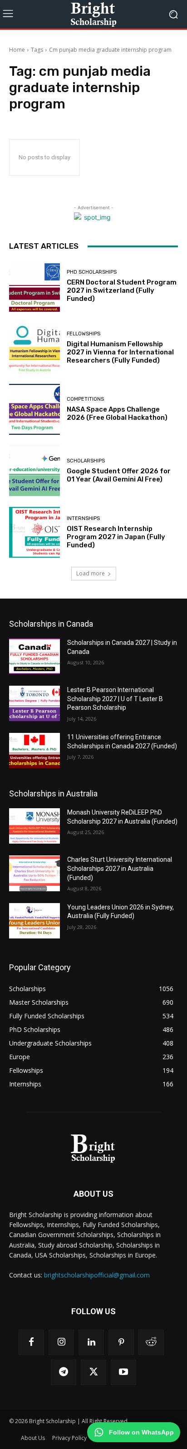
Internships (83, 518)
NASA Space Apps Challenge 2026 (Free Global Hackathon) (117, 413)
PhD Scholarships (92, 272)
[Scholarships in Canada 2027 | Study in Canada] (34, 656)
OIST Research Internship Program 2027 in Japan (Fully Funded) (116, 537)
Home (17, 50)
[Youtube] (123, 1372)
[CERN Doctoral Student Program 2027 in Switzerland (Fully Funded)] (34, 286)
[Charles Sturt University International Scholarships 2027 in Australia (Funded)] (34, 873)
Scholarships (86, 460)
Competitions (85, 399)
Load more (90, 573)
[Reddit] (151, 1342)
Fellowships (83, 333)
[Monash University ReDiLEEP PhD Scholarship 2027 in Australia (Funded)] (34, 826)
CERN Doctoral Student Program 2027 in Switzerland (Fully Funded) (122, 290)
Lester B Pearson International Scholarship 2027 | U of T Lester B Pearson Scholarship (115, 698)
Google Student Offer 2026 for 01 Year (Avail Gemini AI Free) (119, 475)
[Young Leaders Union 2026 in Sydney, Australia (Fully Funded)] (34, 920)
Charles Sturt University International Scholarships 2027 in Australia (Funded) (119, 868)
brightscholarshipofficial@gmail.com (97, 1275)
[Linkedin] (91, 1342)
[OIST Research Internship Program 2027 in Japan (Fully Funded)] (34, 532)
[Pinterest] (121, 1342)
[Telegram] (63, 1372)
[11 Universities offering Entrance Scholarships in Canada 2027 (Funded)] (34, 750)
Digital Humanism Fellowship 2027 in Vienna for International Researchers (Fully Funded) (120, 352)
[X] (93, 1372)
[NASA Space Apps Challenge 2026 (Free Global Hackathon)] (34, 409)
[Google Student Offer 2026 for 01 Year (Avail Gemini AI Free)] (34, 471)
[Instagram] (61, 1342)
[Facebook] (31, 1342)
